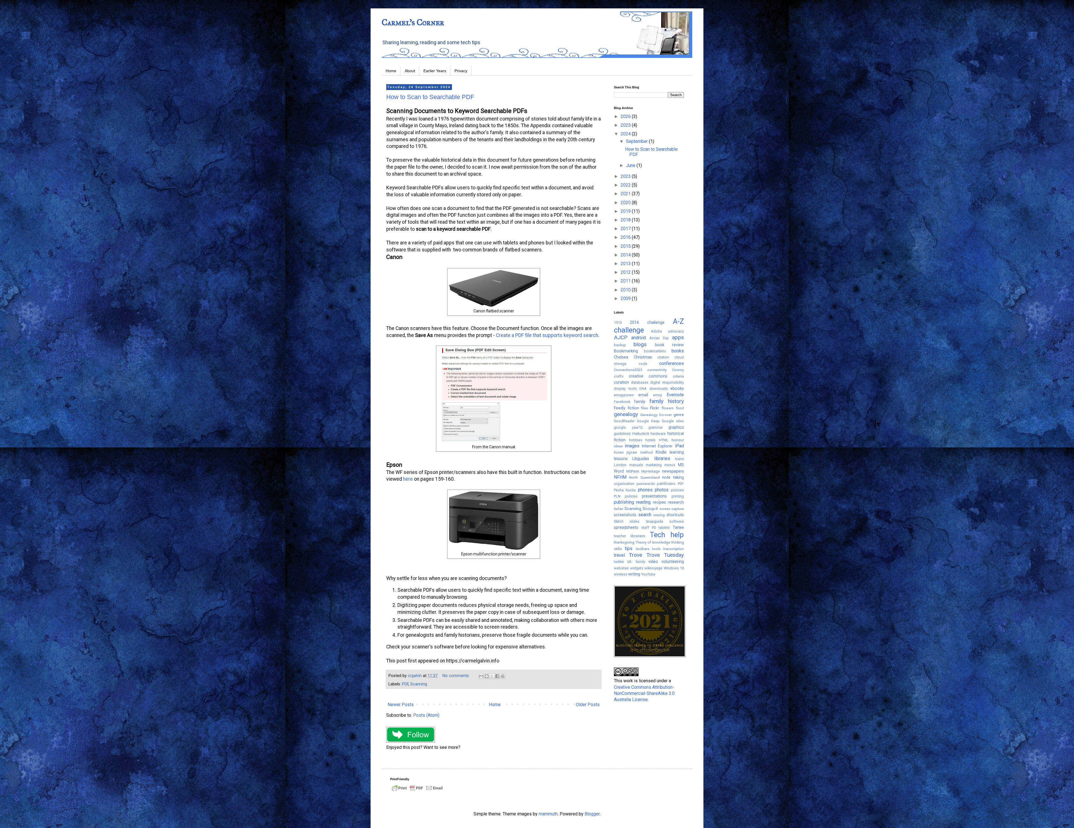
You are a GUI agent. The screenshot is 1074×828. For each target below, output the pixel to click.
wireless (620, 574)
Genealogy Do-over (656, 415)
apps (678, 337)
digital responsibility (667, 382)
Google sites (673, 421)
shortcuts (675, 515)
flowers (667, 408)
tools (656, 549)
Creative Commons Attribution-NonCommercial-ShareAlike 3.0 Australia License (644, 693)
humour (678, 440)
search (644, 514)
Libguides (640, 458)
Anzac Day (659, 338)
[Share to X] (492, 676)
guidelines (622, 433)
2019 (626, 211)
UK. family (636, 562)
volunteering (672, 561)
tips (628, 548)
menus (669, 465)
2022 (626, 185)
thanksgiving (624, 542)
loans (679, 459)
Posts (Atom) (426, 715)
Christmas (643, 357)
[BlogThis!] (486, 676)
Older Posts (588, 704)
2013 (626, 263)
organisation (624, 484)
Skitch (618, 521)
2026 (626, 116)
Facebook (622, 402)
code (643, 364)
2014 (626, 255)
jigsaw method (639, 452)
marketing (654, 465)
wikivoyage (653, 568)
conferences (671, 363)
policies (631, 496)
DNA (643, 388)
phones (645, 489)
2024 (626, 133)
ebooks (677, 388)
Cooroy (678, 370)
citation (663, 357)
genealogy (626, 414)
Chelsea (621, 357)
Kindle (661, 452)
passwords (646, 484)
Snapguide (654, 521)
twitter (619, 562)
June (631, 165)
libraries (662, 458)
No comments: (456, 675)
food (680, 408)
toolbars (642, 549)
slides (634, 521)
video (653, 561)
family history (666, 401)
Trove (635, 555)
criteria (678, 376)
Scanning (418, 684)
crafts (618, 376)
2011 (626, 281)
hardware (658, 433)
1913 (618, 322)
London (620, 465)
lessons (621, 458)
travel (619, 555)
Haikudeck (640, 433)
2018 (626, 220)
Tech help (667, 534)
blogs (640, 344)
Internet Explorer (657, 446)
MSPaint (632, 471)
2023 (626, 176)
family (639, 401)
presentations (654, 496)
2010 (626, 289)
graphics (676, 427)
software (676, 521)
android (638, 337)
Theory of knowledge (652, 542)
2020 (626, 202)
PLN (617, 496)
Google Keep (648, 421)
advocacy (676, 331)
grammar (655, 427)
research (676, 502)
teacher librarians (629, 536)
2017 (626, 228)
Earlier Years (434, 71)
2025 (626, 125)
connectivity (657, 370)
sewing (659, 515)
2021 (626, 193)
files (644, 408)
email (643, 395)
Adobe (656, 331)
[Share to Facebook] (497, 676)
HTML (663, 440)
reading (643, 502)
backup (620, 345)
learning (677, 452)
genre (678, 414)
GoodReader (624, 421)
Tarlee (678, 527)
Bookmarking (626, 351)
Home (391, 71)
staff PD (648, 527)
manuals (636, 465)
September (637, 141)
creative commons (648, 376)
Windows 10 (674, 568)
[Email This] (481, 676)
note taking (673, 477)
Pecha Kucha (625, 490)
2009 (626, 298)
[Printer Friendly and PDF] (417, 790)
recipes (659, 502)
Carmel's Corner (413, 22)
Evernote (675, 394)
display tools (625, 388)
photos (661, 489)
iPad (679, 446)
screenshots (625, 515)
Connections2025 (628, 370)
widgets (636, 568)
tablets (664, 527)
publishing (624, 502)
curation (621, 382)
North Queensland (644, 477)
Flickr (654, 408)
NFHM (620, 477)
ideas (618, 446)
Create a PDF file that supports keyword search (547, 335)
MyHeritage (650, 471)
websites (621, 568)
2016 (626, 237)
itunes (619, 452)
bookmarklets (655, 351)
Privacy (460, 71)
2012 (626, 272)
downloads (658, 388)
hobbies (635, 440)
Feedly (619, 408)
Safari (618, 509)
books (678, 350)
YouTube (648, 574)
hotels (651, 440)
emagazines (624, 395)
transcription (673, 549)
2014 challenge (647, 322)
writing (634, 574)
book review (669, 345)
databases (639, 382)
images (632, 446)
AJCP (620, 337)
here (408, 479)
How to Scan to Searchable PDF (430, 96)
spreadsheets (626, 527)
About (410, 71)
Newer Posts (401, 704)
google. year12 (628, 427)
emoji (657, 395)
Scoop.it (650, 508)
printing (678, 496)
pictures (677, 490)
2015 (626, 246)
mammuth (548, 814)
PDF (405, 684)
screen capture (672, 509)
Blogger (592, 814)
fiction (633, 408)
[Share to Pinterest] (502, 676)
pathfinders (666, 484)
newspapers (673, 471)
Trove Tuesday (665, 555)
